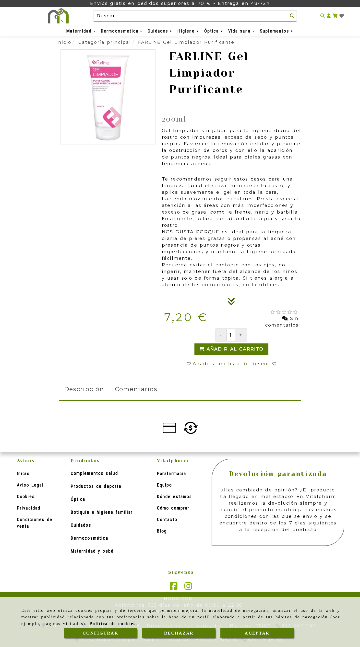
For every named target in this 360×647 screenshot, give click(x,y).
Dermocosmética (89, 538)
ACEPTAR (257, 633)
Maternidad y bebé (92, 551)
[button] (329, 16)
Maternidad (80, 31)
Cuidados (159, 31)
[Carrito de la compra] (335, 16)
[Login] (341, 16)
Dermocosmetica (121, 31)
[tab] (84, 389)
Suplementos (275, 31)
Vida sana (240, 31)
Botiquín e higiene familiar (102, 512)
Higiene (187, 31)
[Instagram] (188, 587)
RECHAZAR (178, 633)
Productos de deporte (96, 486)
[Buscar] (292, 16)
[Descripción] (231, 303)
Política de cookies (112, 623)
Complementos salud (94, 473)
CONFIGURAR (100, 633)
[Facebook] (173, 587)
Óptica (212, 31)
